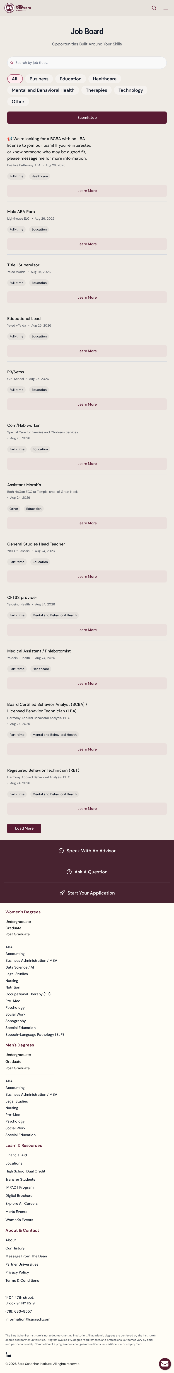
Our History (15, 1248)
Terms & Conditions (22, 1280)
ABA (9, 947)
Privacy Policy (17, 1272)
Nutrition (12, 987)
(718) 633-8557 (18, 1311)
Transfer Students (20, 1179)
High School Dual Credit (25, 1171)
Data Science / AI (19, 967)
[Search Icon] (154, 7)
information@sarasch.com (28, 1319)
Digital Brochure (18, 1195)
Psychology (15, 1007)
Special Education (20, 1027)
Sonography (15, 1021)
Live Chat (165, 1364)
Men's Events (16, 1211)
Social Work (15, 1014)
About (10, 1240)
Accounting (15, 953)
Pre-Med (12, 1001)
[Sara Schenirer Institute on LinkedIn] (8, 1355)
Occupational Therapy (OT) (28, 994)
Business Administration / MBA (31, 960)
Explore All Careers (21, 1203)
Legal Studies (16, 974)
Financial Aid (16, 1155)
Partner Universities (21, 1264)
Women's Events (19, 1219)
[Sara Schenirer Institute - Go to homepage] (18, 8)
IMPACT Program (19, 1187)
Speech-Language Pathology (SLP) (34, 1034)
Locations (13, 1163)
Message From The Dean (26, 1256)
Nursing (11, 980)
